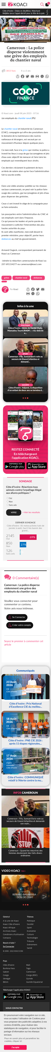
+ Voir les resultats (31, 512)
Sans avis (13, 505)
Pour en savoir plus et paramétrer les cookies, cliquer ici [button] (21, 1039)
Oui (10, 498)
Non (11, 501)
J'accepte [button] (15, 1047)
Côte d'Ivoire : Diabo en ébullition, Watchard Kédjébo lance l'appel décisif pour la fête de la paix (23, 12)
